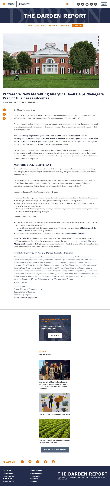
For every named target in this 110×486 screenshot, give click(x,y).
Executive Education (27, 238)
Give (104, 4)
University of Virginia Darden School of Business (44, 138)
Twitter (82, 4)
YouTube (95, 4)
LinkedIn (87, 4)
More (54, 335)
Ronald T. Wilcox (30, 141)
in (4, 118)
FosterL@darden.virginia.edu (25, 297)
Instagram (91, 4)
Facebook (78, 4)
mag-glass (67, 4)
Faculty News (20, 102)
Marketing (33, 102)
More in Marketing (55, 449)
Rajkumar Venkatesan (83, 138)
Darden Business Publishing (75, 233)
